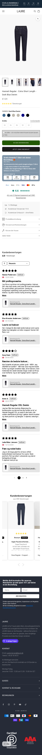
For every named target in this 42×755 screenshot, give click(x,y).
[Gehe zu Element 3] (19, 82)
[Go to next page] (27, 477)
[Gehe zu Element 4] (26, 82)
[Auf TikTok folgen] (26, 704)
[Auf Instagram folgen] (9, 704)
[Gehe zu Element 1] (5, 82)
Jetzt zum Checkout (21, 149)
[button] (7, 103)
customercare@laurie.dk (15, 653)
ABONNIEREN (21, 596)
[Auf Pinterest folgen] (14, 704)
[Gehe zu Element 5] (33, 82)
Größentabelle (35, 121)
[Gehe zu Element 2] (12, 82)
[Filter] (4, 263)
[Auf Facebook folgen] (3, 704)
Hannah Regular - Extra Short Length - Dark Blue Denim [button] (23, 304)
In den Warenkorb (21, 143)
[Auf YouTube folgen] (20, 704)
